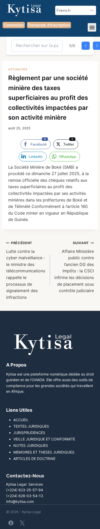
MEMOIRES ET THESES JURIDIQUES (43, 452)
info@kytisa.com (20, 501)
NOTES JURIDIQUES (30, 445)
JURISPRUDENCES (29, 432)
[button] (92, 27)
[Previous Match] (86, 46)
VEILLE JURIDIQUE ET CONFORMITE (44, 439)
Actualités (17, 69)
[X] (22, 523)
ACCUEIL (20, 420)
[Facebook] (11, 523)
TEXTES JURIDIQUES (31, 426)
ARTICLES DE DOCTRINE (34, 458)
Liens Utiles (19, 410)
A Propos (16, 365)
